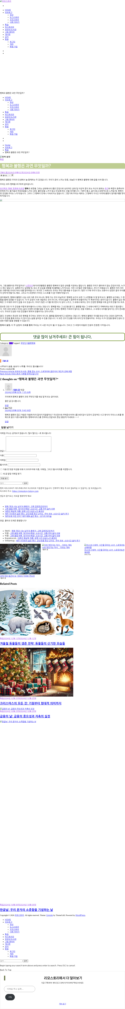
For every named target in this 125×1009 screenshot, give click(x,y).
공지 (7, 37)
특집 (7, 25)
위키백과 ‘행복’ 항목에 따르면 (12, 188)
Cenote (49, 915)
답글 (7, 405)
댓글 (2, 451)
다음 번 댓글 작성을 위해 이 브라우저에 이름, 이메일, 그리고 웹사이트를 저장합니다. (37, 469)
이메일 (2, 460)
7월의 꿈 (3, 172)
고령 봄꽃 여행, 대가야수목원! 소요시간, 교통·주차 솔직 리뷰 (30, 509)
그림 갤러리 (10, 32)
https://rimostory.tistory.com (25, 491)
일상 (11, 15)
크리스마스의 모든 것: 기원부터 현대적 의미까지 (30, 703)
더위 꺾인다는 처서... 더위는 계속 (56, 547)
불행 (30, 343)
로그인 (12, 42)
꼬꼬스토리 (14, 20)
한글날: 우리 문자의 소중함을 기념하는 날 (26, 909)
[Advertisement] (62, 73)
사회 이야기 (14, 22)
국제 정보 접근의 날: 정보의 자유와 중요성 (17, 576)
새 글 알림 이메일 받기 (12, 474)
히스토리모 (9, 27)
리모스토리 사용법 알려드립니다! (19, 374)
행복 (33, 343)
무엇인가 (24, 343)
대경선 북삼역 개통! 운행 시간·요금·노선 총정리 (24, 511)
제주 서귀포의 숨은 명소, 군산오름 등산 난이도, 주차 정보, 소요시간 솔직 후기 (37, 514)
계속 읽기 (62, 1004)
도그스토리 (14, 17)
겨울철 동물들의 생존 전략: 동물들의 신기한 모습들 (32, 643)
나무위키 (29, 286)
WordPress (80, 915)
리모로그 (8, 12)
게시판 (7, 34)
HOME (8, 10)
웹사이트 (3, 465)
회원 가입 (14, 47)
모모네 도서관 (10, 30)
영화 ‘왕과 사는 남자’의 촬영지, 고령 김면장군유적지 (26, 506)
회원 (7, 39)
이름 (2, 455)
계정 (11, 44)
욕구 (106, 188)
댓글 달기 (4, 478)
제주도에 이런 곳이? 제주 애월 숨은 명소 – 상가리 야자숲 (28, 516)
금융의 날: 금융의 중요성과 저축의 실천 (25, 716)
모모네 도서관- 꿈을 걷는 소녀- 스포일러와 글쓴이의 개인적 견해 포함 (36, 371)
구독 (10, 997)
